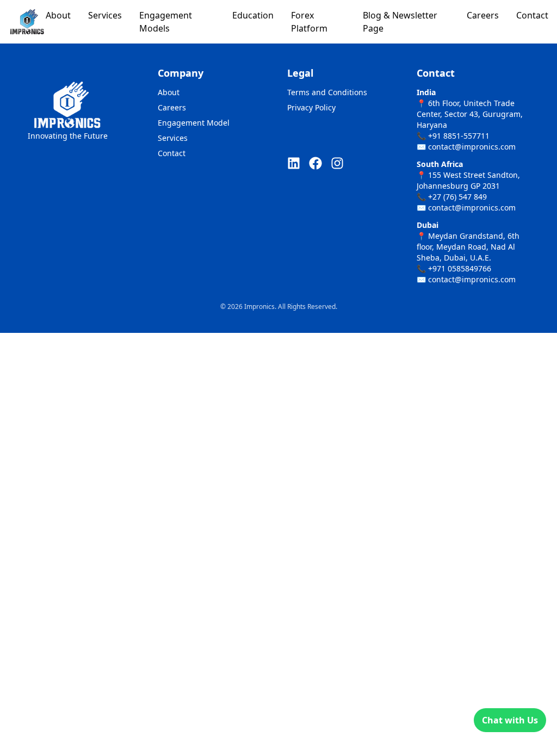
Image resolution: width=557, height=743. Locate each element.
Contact (532, 15)
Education (253, 15)
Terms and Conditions (327, 92)
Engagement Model (194, 122)
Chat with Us (510, 720)
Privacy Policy (311, 107)
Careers (483, 15)
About (58, 15)
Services (105, 15)
